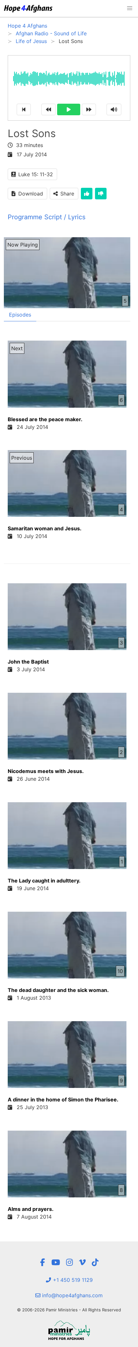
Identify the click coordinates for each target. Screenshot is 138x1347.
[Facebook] (42, 1262)
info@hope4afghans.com (71, 1295)
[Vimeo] (82, 1262)
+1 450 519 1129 (72, 1280)
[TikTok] (95, 1262)
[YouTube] (55, 1262)
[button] (129, 8)
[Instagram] (69, 1262)
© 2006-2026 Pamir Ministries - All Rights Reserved (69, 1309)
